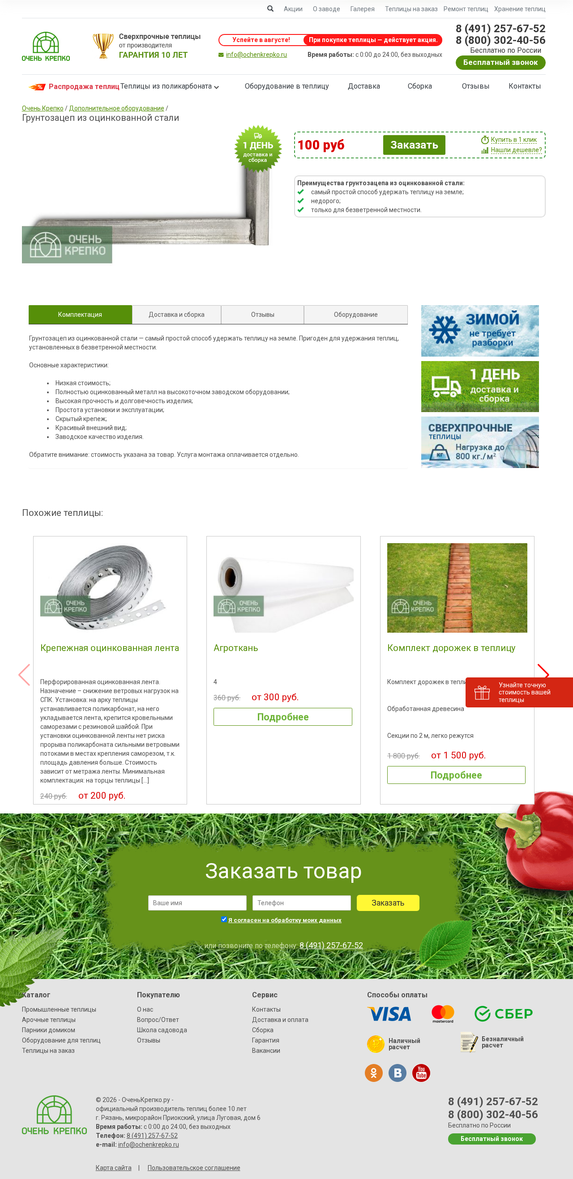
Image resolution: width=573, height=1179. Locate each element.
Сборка (420, 86)
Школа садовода (162, 1030)
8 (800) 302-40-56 (501, 40)
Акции (293, 9)
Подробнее (283, 717)
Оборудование (356, 314)
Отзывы (476, 86)
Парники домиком (48, 1030)
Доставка (364, 86)
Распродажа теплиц (75, 86)
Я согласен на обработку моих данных (285, 920)
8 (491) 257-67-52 (501, 28)
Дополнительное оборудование (116, 108)
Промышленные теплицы (59, 1009)
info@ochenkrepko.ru (256, 54)
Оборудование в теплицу (287, 86)
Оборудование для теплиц (61, 1040)
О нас (145, 1009)
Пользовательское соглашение (194, 1167)
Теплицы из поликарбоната (166, 86)
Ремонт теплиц (466, 9)
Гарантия (265, 1040)
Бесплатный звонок (500, 62)
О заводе (326, 9)
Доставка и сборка (177, 314)
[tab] (81, 314)
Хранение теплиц (520, 9)
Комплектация (80, 314)
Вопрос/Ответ (158, 1019)
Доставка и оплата (280, 1019)
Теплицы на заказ (411, 9)
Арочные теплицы (49, 1019)
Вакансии (266, 1050)
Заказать (414, 145)
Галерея (363, 9)
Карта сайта (114, 1167)
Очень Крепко (43, 108)
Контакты (525, 86)
